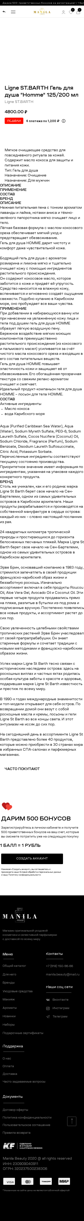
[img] (4, 12)
